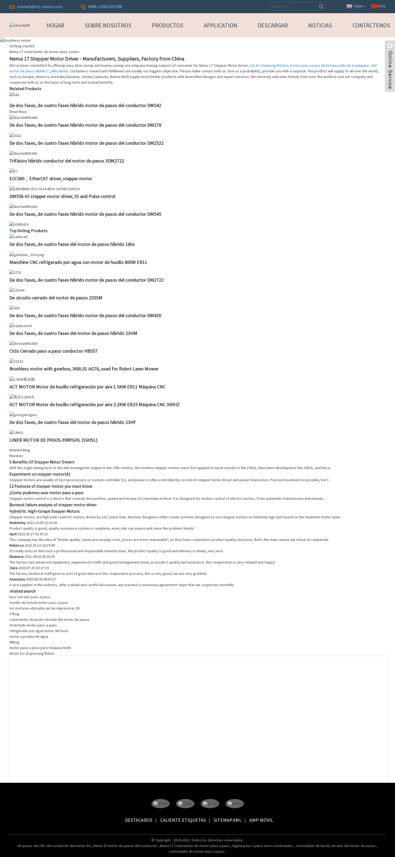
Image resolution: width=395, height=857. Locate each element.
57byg (14, 613)
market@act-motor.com (40, 6)
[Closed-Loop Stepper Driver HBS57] (23, 343)
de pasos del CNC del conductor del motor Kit (54, 845)
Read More (18, 111)
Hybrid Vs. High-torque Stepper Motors (44, 511)
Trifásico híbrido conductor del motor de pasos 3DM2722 (66, 161)
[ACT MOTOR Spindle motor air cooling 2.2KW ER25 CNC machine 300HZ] (22, 396)
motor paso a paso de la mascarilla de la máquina (329, 65)
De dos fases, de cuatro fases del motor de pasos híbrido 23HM (73, 333)
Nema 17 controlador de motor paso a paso (195, 845)
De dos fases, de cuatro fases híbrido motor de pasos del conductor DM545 (85, 214)
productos (167, 25)
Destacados (138, 820)
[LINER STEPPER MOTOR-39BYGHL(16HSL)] (16, 432)
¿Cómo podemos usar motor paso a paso (46, 492)
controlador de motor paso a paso (197, 851)
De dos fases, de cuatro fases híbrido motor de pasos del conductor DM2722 (86, 280)
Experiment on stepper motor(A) (39, 474)
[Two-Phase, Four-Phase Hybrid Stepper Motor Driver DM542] (14, 94)
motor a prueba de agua (28, 636)
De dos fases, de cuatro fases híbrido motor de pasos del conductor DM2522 (86, 143)
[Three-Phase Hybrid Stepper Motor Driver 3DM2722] (23, 153)
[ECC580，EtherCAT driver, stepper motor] (13, 170)
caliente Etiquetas (183, 820)
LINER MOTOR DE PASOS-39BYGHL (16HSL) (53, 440)
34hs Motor (59, 71)
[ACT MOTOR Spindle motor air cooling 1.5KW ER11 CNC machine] (22, 378)
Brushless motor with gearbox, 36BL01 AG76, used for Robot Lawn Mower (84, 369)
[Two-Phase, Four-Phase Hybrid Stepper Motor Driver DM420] (14, 307)
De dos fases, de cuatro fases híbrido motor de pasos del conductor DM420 (85, 315)
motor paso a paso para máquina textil (40, 647)
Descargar (273, 25)
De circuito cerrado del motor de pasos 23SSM (55, 298)
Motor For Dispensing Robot (31, 653)
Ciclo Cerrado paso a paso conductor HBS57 (53, 351)
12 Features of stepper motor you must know (50, 486)
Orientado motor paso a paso (33, 625)
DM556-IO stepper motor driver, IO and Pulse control (62, 196)
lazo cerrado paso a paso (29, 596)
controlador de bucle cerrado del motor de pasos (49, 619)
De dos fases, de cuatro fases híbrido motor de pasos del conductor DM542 (85, 105)
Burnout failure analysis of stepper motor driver (53, 504)
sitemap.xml (228, 820)
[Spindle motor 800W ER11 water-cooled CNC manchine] (26, 254)
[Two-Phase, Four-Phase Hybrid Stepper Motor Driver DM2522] (15, 135)
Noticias (320, 25)
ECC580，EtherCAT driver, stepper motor (50, 178)
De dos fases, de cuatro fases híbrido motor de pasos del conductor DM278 (85, 125)
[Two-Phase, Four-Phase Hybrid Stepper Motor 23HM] (20, 325)
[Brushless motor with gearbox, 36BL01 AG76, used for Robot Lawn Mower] (16, 361)
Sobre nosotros (108, 25)
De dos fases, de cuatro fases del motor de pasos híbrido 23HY (72, 422)
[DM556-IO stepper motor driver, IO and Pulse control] (44, 188)
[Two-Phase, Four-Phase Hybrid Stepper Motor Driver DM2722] (15, 272)
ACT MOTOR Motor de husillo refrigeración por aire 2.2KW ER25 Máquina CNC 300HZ (94, 404)
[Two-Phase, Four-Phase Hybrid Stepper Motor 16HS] (18, 236)
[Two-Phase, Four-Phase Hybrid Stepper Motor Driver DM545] (23, 206)
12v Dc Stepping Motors (269, 65)
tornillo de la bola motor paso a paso (38, 602)
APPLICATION (220, 25)
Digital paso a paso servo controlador (263, 845)
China (381, 5)
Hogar (55, 25)
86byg (14, 642)
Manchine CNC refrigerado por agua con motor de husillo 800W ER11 (78, 262)
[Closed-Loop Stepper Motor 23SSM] (16, 290)
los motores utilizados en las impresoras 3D (44, 608)
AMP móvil (261, 820)
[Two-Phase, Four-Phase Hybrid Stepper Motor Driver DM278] (23, 117)
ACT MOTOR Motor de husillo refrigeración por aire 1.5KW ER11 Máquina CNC (87, 387)
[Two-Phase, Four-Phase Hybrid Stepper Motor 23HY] (23, 414)
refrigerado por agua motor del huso (39, 630)
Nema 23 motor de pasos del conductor (126, 845)
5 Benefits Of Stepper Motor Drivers (41, 462)
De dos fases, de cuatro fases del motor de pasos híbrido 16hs (72, 244)
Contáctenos (371, 25)
